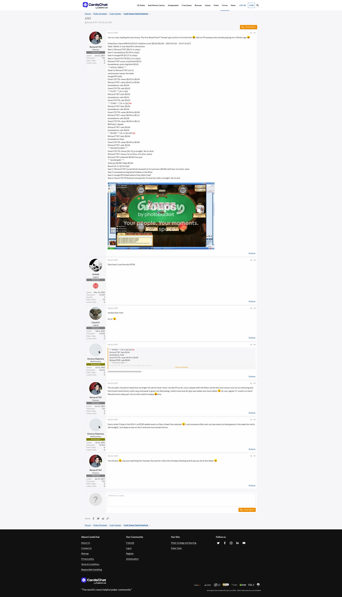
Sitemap (85, 553)
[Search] (257, 6)
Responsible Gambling (91, 569)
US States (141, 5)
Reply (253, 253)
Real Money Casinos (156, 5)
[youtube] (244, 543)
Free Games (187, 5)
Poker (216, 5)
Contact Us (86, 548)
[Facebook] (224, 543)
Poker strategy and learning (183, 542)
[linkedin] (237, 543)
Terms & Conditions (90, 564)
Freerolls (130, 542)
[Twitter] (218, 543)
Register (130, 553)
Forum (225, 5)
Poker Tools (176, 548)
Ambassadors (132, 558)
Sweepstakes (173, 5)
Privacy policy (87, 558)
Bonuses (198, 5)
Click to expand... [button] (182, 367)
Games (208, 5)
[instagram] (231, 543)
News (233, 5)
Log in (129, 548)
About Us (85, 542)
